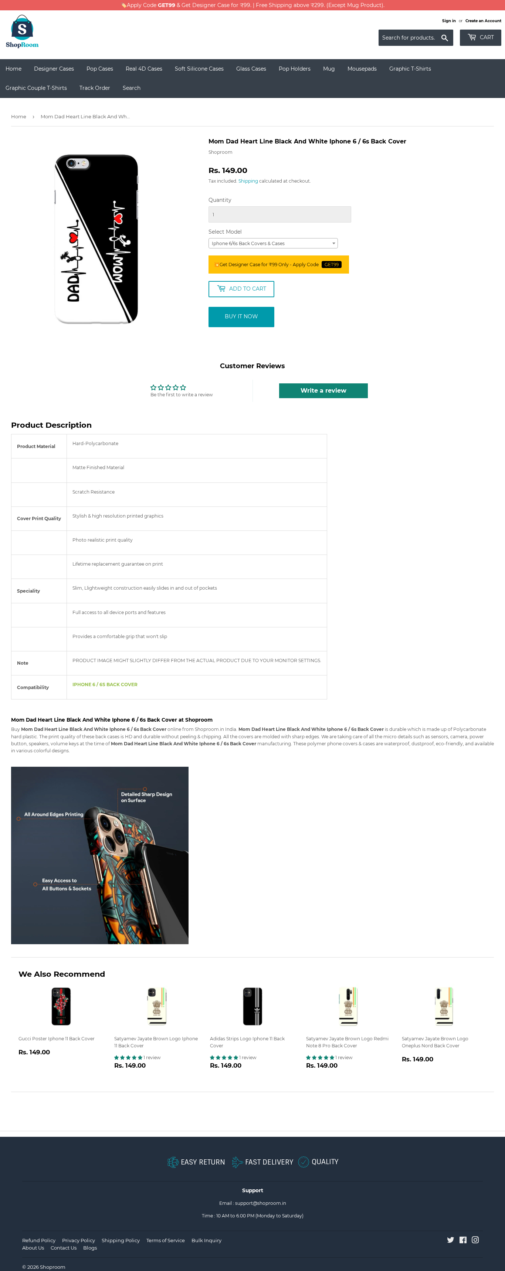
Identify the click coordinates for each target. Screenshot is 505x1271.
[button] (128, 1057)
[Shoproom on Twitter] (450, 1241)
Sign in (449, 20)
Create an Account (483, 20)
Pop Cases (100, 68)
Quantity (220, 200)
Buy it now (241, 316)
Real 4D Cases (144, 68)
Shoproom (52, 1267)
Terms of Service (165, 1240)
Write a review (323, 390)
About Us (33, 1248)
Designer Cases (54, 68)
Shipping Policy (121, 1240)
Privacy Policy (78, 1240)
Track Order (94, 88)
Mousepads (362, 68)
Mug (329, 68)
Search (131, 88)
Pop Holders (295, 68)
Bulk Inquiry (206, 1240)
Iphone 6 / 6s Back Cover (105, 684)
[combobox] (273, 243)
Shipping (248, 181)
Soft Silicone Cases (199, 68)
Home (13, 68)
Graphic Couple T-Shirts (36, 88)
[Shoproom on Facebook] (463, 1241)
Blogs (90, 1248)
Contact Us (64, 1248)
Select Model (225, 231)
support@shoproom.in (260, 1203)
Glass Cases (251, 68)
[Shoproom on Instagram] (475, 1241)
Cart (486, 37)
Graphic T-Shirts (410, 68)
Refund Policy (38, 1240)
